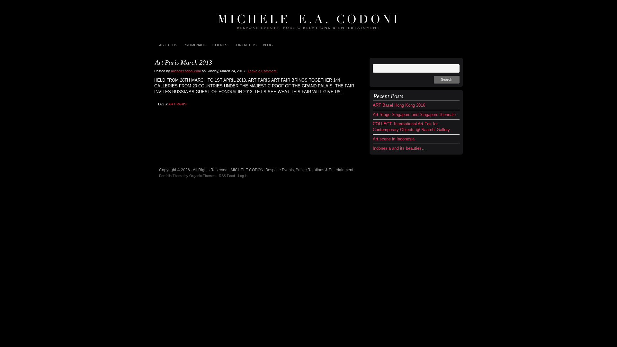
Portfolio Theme (171, 176)
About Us (168, 45)
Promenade (194, 45)
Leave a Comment (262, 71)
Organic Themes (202, 176)
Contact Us (245, 45)
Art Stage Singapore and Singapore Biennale (414, 114)
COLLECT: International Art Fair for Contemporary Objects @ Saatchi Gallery (411, 126)
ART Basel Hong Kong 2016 (399, 105)
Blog (268, 45)
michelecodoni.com (186, 71)
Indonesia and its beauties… (399, 148)
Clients (219, 45)
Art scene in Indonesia (394, 139)
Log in (242, 176)
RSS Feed (227, 176)
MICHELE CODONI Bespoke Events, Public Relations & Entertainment (308, 19)
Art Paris (177, 104)
